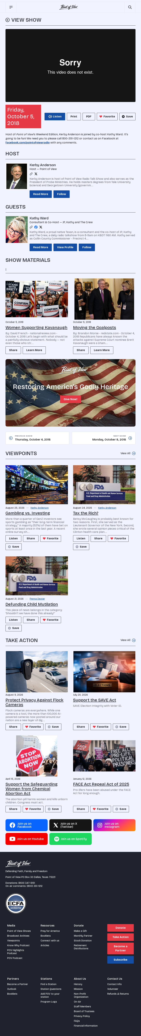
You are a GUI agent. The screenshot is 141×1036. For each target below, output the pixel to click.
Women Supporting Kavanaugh (36, 327)
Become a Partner (120, 948)
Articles (45, 945)
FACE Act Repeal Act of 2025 (101, 784)
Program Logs (49, 1001)
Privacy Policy (82, 1016)
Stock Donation (83, 940)
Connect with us (50, 940)
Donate (121, 927)
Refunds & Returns (118, 993)
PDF (88, 116)
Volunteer (112, 989)
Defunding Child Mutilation (32, 604)
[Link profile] (31, 173)
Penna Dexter (37, 599)
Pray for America (50, 931)
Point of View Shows (19, 931)
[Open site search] (129, 7)
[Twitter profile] (35, 173)
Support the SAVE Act (94, 700)
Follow (61, 194)
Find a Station (48, 984)
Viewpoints (13, 940)
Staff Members (82, 1006)
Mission (78, 989)
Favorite (109, 116)
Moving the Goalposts (94, 327)
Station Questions (51, 989)
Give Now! (70, 399)
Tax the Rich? (85, 513)
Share (13, 350)
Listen (13, 538)
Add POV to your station (50, 995)
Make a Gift (80, 931)
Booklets (46, 935)
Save (129, 116)
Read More (40, 194)
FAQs (77, 1021)
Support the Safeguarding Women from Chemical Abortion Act (32, 789)
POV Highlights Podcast (15, 952)
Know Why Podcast (18, 945)
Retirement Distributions (81, 947)
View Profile (65, 247)
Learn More (34, 350)
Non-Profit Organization (81, 995)
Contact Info (114, 984)
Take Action (120, 937)
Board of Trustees (84, 1011)
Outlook (11, 989)
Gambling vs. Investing (28, 513)
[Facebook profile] (35, 227)
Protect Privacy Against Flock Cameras (34, 702)
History (78, 984)
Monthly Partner (83, 935)
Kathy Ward (39, 218)
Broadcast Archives (18, 935)
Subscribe (120, 959)
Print (73, 116)
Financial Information (86, 1025)
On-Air (77, 1001)
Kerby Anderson (43, 165)
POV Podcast (14, 958)
